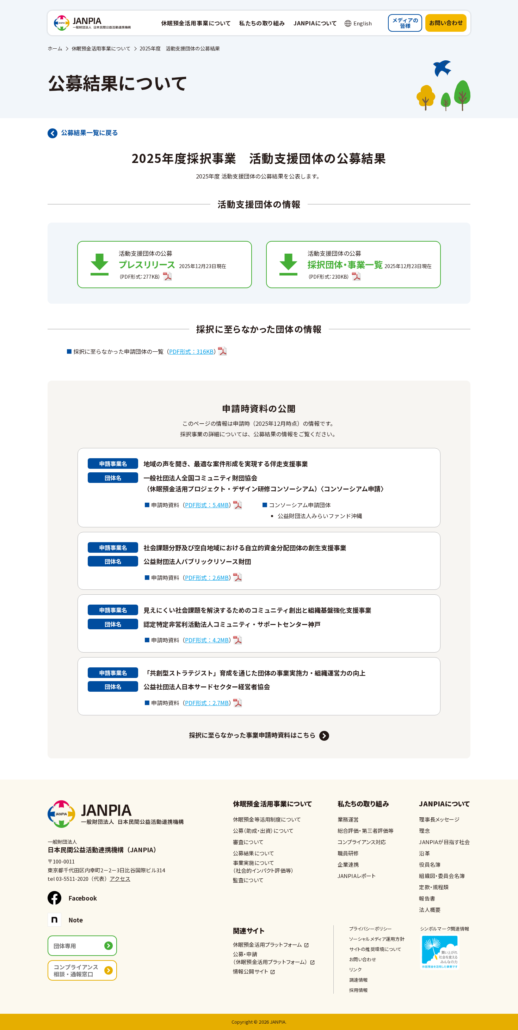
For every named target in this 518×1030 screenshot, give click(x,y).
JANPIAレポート (357, 875)
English (362, 23)
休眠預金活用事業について (101, 48)
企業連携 (348, 864)
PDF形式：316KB (191, 351)
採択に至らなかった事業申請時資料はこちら (252, 734)
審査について (248, 842)
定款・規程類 (434, 887)
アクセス (120, 878)
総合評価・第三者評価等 (366, 830)
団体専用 (65, 945)
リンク (355, 969)
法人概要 (429, 909)
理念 (424, 830)
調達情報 (358, 979)
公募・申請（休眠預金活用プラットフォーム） (270, 957)
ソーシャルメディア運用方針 (377, 938)
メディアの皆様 (405, 23)
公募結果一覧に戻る (89, 132)
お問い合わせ (446, 22)
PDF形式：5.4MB (207, 505)
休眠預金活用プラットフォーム (267, 944)
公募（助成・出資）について (263, 830)
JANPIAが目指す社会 (444, 842)
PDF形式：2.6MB (207, 577)
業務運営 (348, 819)
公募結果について (253, 853)
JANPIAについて (444, 804)
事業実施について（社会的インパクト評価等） (263, 866)
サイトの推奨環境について (375, 949)
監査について (248, 880)
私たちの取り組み (363, 804)
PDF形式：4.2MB (207, 640)
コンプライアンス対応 (362, 842)
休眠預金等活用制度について (267, 819)
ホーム (55, 48)
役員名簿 (429, 864)
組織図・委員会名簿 (441, 875)
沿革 (424, 853)
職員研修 (348, 853)
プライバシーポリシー (370, 928)
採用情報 (358, 990)
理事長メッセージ (439, 819)
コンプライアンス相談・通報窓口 (76, 970)
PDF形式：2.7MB (207, 702)
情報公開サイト (250, 971)
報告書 (427, 898)
